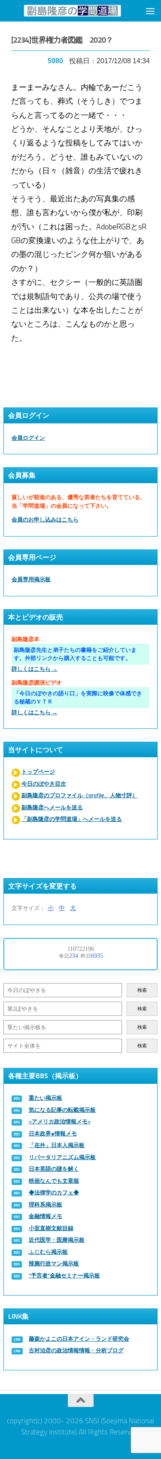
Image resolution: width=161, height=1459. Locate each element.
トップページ (38, 771)
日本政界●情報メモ (53, 1133)
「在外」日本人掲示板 (57, 1145)
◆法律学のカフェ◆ (54, 1192)
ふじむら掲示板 (48, 1252)
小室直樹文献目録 (51, 1228)
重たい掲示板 (45, 1098)
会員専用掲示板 (31, 579)
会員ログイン (28, 438)
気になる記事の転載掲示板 (62, 1110)
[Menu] (150, 11)
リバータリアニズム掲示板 (62, 1157)
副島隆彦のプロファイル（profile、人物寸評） (79, 795)
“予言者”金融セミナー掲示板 (64, 1275)
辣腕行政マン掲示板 (54, 1263)
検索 (142, 990)
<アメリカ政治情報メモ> (60, 1121)
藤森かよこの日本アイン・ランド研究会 (79, 1339)
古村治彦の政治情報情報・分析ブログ (76, 1350)
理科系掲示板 (45, 1204)
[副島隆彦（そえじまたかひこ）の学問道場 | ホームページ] (72, 10)
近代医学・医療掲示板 (57, 1240)
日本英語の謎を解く (54, 1169)
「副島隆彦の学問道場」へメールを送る (71, 819)
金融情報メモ (45, 1216)
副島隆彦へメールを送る (52, 807)
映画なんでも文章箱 (54, 1181)
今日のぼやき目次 (43, 783)
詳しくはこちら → (35, 669)
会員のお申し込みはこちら (45, 519)
